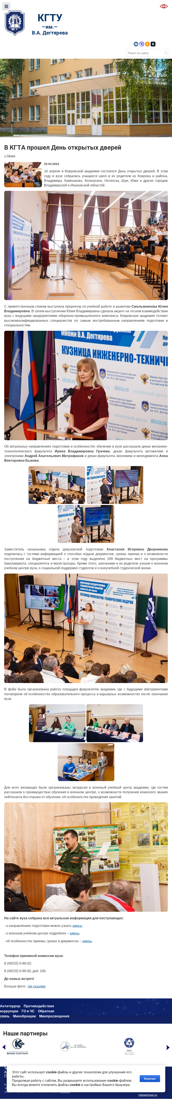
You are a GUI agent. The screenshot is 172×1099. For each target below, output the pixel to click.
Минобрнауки (24, 1016)
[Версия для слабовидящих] (164, 6)
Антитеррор (10, 1006)
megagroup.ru (147, 1094)
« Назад (9, 155)
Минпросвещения (54, 1016)
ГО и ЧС (28, 1011)
